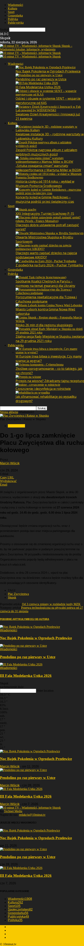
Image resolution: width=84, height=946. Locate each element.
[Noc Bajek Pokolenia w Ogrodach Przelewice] (46, 67)
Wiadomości (15, 5)
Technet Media (13, 811)
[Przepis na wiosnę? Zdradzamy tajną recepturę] (28, 376)
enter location (45, 690)
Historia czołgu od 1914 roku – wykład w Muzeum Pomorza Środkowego (45, 183)
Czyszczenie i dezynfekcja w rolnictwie (43, 389)
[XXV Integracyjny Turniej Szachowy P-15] (26, 209)
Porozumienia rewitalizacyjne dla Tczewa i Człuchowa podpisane (46, 299)
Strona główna (9, 412)
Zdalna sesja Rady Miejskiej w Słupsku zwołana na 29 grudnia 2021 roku (50, 338)
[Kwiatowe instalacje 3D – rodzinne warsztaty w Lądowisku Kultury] (50, 130)
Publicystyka (16, 22)
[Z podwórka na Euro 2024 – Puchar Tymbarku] (46, 261)
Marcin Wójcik (10, 463)
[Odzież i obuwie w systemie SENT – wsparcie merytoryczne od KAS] (50, 94)
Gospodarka (15, 15)
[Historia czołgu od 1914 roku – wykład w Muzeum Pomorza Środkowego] (50, 177)
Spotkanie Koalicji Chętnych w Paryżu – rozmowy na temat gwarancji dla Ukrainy (45, 283)
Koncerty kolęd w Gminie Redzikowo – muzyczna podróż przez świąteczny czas (45, 199)
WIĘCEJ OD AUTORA (37, 619)
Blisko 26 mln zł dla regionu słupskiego (44, 325)
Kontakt (13, 937)
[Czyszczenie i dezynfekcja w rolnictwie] (38, 384)
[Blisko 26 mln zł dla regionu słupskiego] (50, 321)
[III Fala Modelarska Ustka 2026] (37, 83)
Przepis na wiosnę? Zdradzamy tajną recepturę (50, 381)
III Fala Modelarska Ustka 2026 (38, 87)
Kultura (12, 8)
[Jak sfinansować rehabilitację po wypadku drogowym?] (33, 392)
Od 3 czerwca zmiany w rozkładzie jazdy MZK (51, 604)
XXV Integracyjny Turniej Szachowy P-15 (45, 213)
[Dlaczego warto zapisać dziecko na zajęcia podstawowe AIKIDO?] (50, 249)
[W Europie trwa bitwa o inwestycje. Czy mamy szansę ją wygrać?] (50, 352)
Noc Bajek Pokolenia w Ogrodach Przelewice (48, 71)
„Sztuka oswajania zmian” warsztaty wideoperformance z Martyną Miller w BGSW (48, 168)
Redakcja (13, 926)
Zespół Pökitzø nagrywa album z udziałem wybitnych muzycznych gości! (46, 152)
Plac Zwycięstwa (18, 594)
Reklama (13, 930)
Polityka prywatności (21, 934)
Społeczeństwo (20, 909)
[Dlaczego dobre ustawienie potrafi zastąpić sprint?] (50, 221)
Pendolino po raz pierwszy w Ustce (41, 79)
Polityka (13, 19)
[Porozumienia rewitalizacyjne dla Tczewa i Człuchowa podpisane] (50, 293)
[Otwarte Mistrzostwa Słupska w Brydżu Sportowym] (49, 233)
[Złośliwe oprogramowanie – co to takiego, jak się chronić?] (39, 364)
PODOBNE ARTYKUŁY (12, 619)
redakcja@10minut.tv (32, 814)
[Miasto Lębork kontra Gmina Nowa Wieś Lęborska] (49, 305)
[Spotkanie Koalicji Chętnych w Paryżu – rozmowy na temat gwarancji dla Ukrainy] (41, 277)
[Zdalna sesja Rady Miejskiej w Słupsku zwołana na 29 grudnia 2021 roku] (50, 332)
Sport (11, 12)
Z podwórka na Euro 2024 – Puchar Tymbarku (49, 265)
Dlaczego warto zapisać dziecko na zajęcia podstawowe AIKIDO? (46, 255)
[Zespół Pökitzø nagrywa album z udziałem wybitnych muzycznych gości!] (50, 146)
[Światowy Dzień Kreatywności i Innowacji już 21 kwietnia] (50, 110)
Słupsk (12, 597)
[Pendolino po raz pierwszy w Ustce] (39, 75)
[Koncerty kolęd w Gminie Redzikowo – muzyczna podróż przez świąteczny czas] (50, 193)
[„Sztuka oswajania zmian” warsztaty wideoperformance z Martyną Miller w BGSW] (50, 161)
